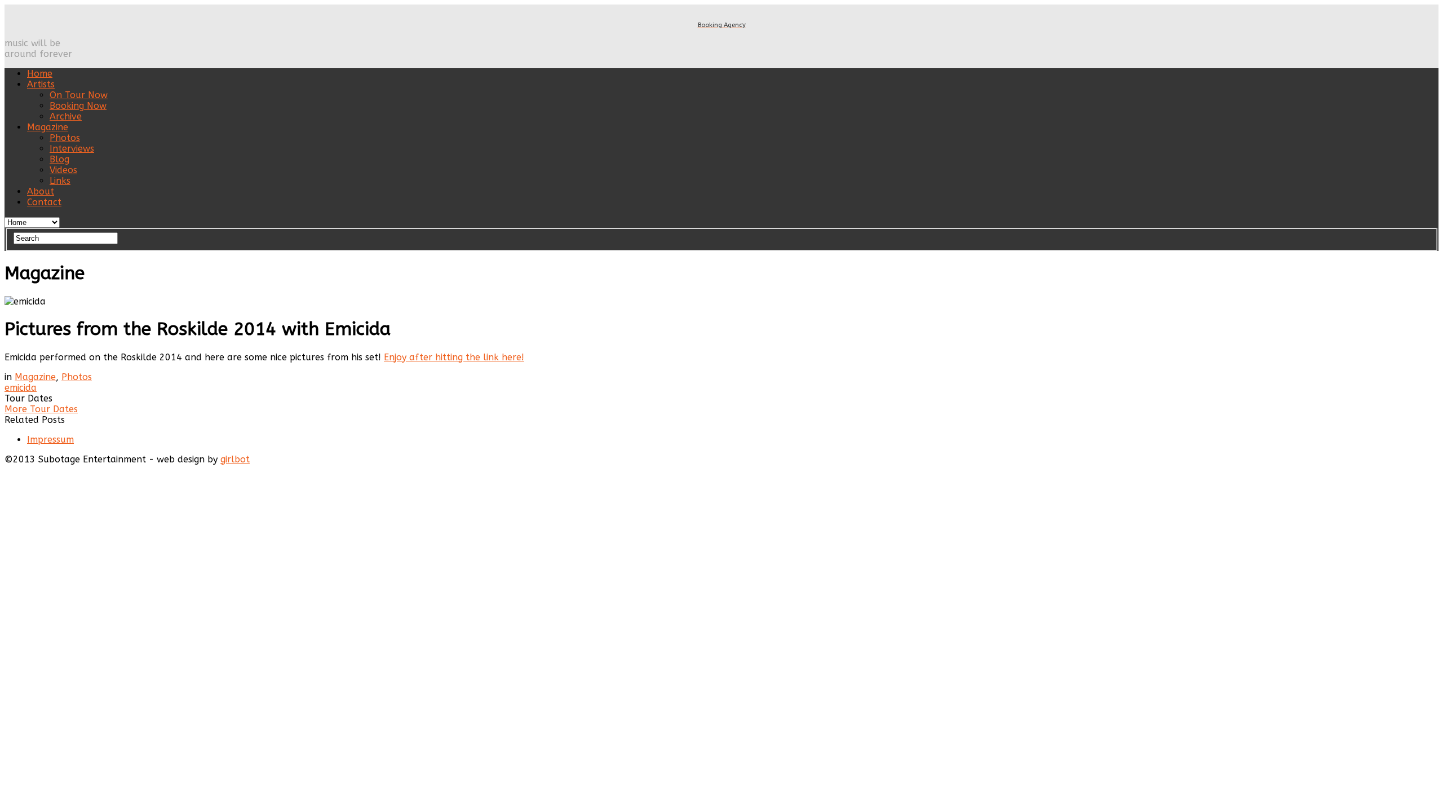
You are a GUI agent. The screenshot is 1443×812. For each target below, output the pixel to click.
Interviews (72, 148)
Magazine (47, 127)
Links (60, 180)
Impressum (50, 439)
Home (39, 73)
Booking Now (78, 105)
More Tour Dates (41, 409)
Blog (59, 159)
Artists (41, 84)
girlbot (235, 459)
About (40, 191)
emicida (21, 387)
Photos (65, 138)
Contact (44, 202)
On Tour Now (79, 95)
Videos (63, 170)
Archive (66, 116)
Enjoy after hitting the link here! (454, 357)
